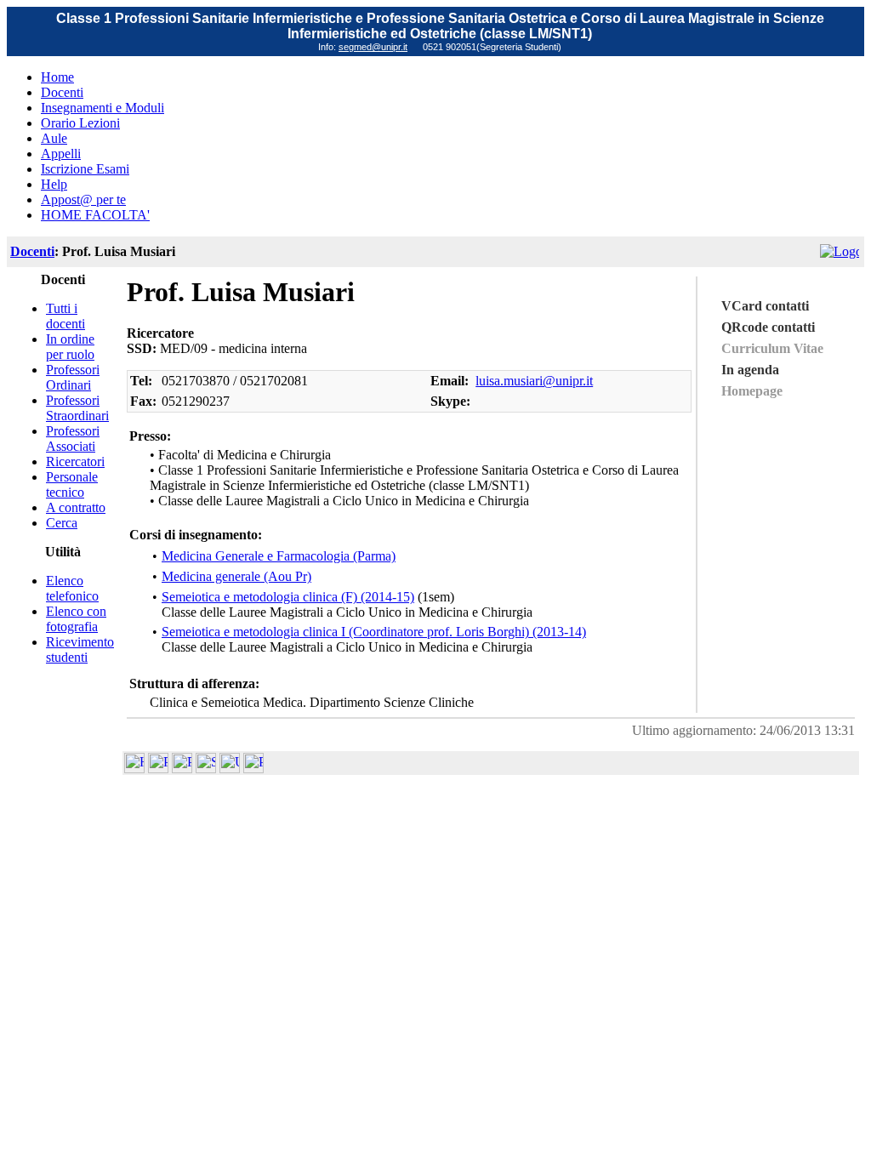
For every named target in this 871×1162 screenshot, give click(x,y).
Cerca (61, 522)
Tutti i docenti (65, 316)
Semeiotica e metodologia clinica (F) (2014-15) (288, 597)
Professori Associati (73, 438)
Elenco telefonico (72, 588)
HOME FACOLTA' (95, 215)
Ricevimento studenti (80, 649)
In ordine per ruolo (70, 347)
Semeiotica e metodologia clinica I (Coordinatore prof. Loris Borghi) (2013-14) (374, 631)
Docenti (62, 92)
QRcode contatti (768, 327)
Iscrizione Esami (85, 169)
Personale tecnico (72, 484)
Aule (54, 138)
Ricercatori (75, 461)
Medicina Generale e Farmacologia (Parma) (279, 556)
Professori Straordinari (77, 408)
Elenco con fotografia (76, 619)
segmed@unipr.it (373, 47)
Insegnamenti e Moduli (102, 107)
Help (54, 184)
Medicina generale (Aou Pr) (236, 576)
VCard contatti (765, 306)
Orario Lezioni (80, 123)
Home (57, 77)
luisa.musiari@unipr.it (534, 380)
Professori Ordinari (73, 377)
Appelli (61, 153)
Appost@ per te (83, 199)
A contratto (75, 507)
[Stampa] (253, 768)
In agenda (750, 369)
